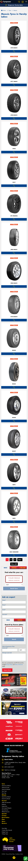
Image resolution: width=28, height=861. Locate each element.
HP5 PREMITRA (14, 216)
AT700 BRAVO (14, 48)
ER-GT (14, 182)
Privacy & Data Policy (10, 854)
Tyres (3, 784)
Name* (4, 600)
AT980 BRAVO (14, 115)
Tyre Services (5, 810)
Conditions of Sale (19, 854)
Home (4, 10)
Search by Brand (6, 789)
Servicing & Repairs (6, 808)
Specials (4, 813)
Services (4, 800)
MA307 (14, 451)
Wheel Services (5, 811)
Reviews (4, 823)
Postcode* (4, 614)
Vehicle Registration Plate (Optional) (8, 647)
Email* (4, 609)
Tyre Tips (4, 793)
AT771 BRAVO (14, 81)
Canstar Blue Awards (7, 830)
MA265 (14, 384)
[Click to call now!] (19, 2)
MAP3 (14, 484)
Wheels (4, 795)
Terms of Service (19, 664)
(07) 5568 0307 (9, 767)
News (3, 821)
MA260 (14, 350)
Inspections (4, 806)
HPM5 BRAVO (14, 283)
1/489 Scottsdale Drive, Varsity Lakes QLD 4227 (15, 763)
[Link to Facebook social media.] (14, 857)
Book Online (5, 817)
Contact (4, 815)
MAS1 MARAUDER (14, 552)
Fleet (3, 819)
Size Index (4, 828)
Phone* (4, 605)
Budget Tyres (5, 832)
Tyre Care (4, 791)
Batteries (4, 804)
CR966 (14, 148)
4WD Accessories (6, 802)
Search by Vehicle (6, 785)
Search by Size (5, 787)
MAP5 (14, 518)
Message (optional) (7, 653)
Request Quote (7, 670)
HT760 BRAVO (14, 316)
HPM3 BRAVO (14, 249)
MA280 (14, 417)
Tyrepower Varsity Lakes (15, 5)
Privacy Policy (9, 664)
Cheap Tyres (5, 834)
